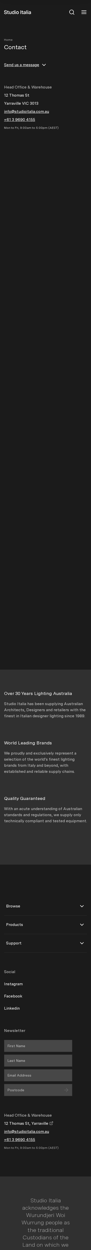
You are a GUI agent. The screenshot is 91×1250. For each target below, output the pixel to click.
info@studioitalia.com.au (26, 111)
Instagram (13, 983)
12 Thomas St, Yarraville (26, 1123)
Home (8, 40)
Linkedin (12, 1008)
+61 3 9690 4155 (19, 119)
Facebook (13, 996)
